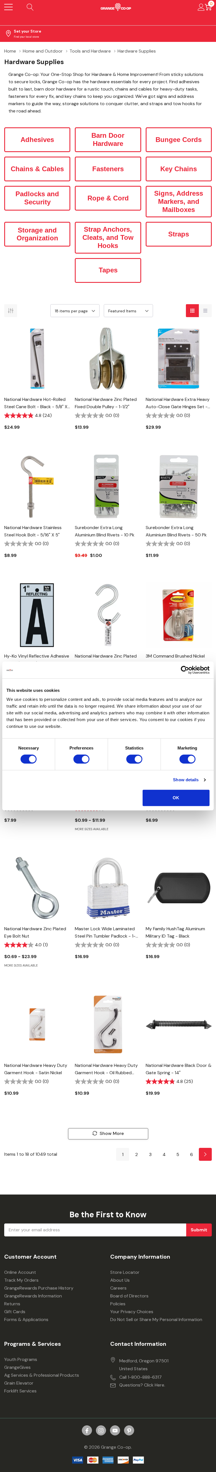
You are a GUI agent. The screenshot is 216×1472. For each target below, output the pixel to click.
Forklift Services (20, 1391)
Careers (118, 1288)
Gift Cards (14, 1312)
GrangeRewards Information (33, 1296)
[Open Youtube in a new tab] (115, 1430)
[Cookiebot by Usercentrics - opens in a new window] (185, 670)
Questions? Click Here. (142, 1385)
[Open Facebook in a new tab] (87, 1430)
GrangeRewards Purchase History (38, 1288)
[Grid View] (192, 310)
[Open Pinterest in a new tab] (129, 1430)
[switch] (81, 759)
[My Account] (201, 7)
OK (176, 797)
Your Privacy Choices (131, 1312)
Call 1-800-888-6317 (140, 1377)
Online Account (20, 1272)
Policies (117, 1304)
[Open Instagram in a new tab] (101, 1430)
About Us (120, 1280)
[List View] (205, 310)
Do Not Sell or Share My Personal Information (156, 1319)
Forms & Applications (26, 1319)
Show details (186, 779)
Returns (12, 1304)
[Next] (205, 1154)
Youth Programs (20, 1359)
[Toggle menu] (8, 7)
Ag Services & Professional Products (41, 1375)
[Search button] (30, 7)
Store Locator (125, 1272)
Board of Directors (129, 1296)
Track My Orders (21, 1280)
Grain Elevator (18, 1383)
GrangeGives (17, 1367)
